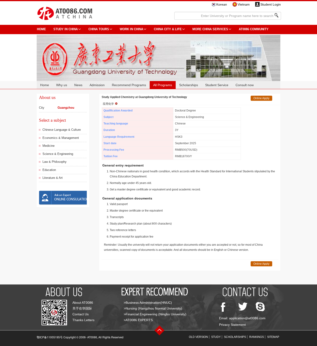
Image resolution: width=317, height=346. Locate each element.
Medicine (48, 145)
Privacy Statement (232, 324)
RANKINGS (256, 337)
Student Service (216, 85)
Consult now (245, 85)
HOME (41, 29)
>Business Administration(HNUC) (148, 302)
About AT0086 (82, 302)
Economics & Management (60, 138)
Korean (221, 4)
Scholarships (188, 85)
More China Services (210, 29)
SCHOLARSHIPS (235, 337)
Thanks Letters (83, 320)
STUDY (216, 337)
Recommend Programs (129, 85)
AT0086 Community (253, 29)
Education (49, 170)
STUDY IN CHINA (65, 29)
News (78, 85)
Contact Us (80, 314)
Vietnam (244, 4)
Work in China (131, 29)
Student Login (270, 4)
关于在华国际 (82, 308)
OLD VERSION (198, 337)
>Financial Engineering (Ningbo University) (155, 314)
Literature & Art (52, 178)
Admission (97, 85)
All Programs (162, 85)
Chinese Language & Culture (61, 129)
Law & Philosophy (54, 161)
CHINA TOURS (98, 29)
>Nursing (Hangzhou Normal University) (153, 308)
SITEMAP (273, 337)
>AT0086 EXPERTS (138, 320)
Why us (61, 85)
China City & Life (168, 29)
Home (44, 85)
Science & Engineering (57, 154)
